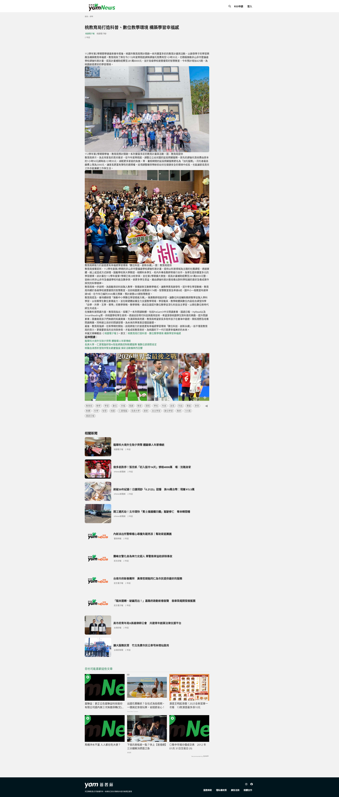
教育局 (89, 405)
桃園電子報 (90, 33)
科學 (96, 410)
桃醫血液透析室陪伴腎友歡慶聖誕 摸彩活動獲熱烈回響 (114, 348)
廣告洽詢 (235, 790)
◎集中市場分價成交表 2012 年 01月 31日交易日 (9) (187, 746)
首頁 (86, 16)
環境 (148, 405)
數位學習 (168, 410)
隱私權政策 (221, 790)
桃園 (113, 410)
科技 (180, 405)
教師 (179, 410)
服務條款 (207, 790)
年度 (164, 405)
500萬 (188, 410)
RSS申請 (238, 6)
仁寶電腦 (123, 410)
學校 (156, 405)
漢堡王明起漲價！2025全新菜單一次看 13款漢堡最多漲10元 (188, 705)
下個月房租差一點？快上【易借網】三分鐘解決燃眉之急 (146, 746)
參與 (197, 405)
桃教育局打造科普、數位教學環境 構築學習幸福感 (154, 333)
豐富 (189, 405)
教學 (98, 405)
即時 (91, 16)
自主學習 (156, 410)
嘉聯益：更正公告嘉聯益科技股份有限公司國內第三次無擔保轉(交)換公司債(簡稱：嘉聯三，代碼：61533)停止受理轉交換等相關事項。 (104, 705)
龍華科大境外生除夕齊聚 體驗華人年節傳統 (108, 340)
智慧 (104, 410)
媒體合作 (248, 790)
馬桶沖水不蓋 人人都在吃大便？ (103, 744)
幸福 (123, 405)
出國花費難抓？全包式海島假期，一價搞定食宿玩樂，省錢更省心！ (146, 705)
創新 (146, 410)
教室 (139, 405)
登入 (249, 6)
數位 (115, 405)
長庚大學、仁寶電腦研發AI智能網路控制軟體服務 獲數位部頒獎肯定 (121, 344)
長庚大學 (135, 410)
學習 (106, 405)
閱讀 (131, 405)
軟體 (88, 410)
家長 (172, 405)
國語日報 (90, 415)
